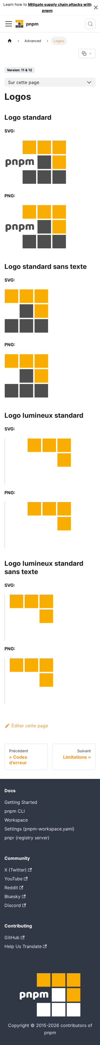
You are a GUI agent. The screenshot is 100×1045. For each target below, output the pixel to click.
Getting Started (20, 802)
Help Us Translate (23, 946)
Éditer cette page (29, 725)
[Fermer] (96, 7)
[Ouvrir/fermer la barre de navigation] (8, 24)
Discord (12, 905)
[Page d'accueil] (9, 41)
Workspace (16, 820)
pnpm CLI (14, 811)
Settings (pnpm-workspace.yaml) (39, 829)
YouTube (13, 878)
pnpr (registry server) (26, 837)
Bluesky (12, 896)
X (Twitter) (15, 870)
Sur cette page (23, 82)
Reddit (11, 887)
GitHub (11, 937)
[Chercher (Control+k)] (90, 24)
